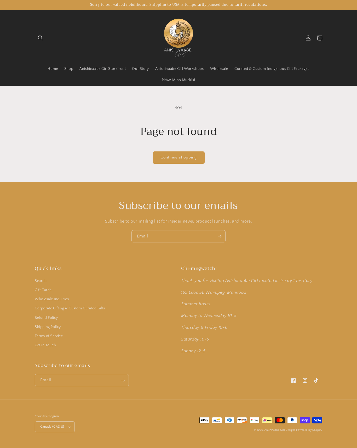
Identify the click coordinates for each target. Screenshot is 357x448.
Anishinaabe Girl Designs (279, 430)
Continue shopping (178, 157)
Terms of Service (49, 336)
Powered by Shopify (309, 430)
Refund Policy (46, 318)
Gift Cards (43, 290)
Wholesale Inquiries (52, 299)
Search (41, 281)
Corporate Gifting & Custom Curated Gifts (70, 308)
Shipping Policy (48, 327)
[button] (40, 38)
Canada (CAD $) (52, 426)
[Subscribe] (219, 236)
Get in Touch (45, 345)
